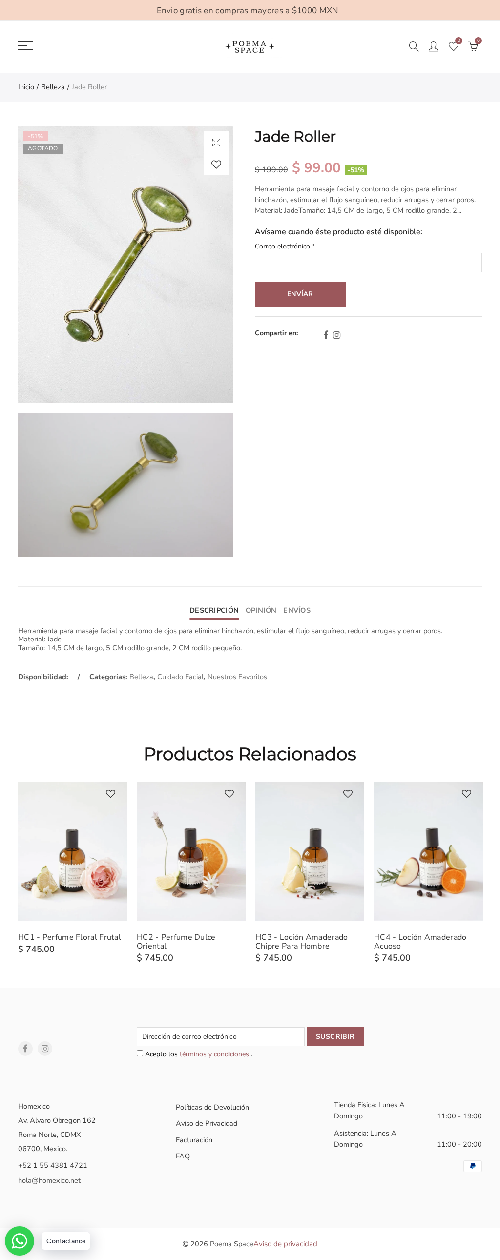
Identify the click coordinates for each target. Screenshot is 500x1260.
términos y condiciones (215, 1054)
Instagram (336, 335)
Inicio (26, 87)
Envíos (297, 610)
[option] (72, 868)
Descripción (214, 610)
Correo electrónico (285, 247)
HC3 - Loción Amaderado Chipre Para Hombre (301, 941)
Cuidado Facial (180, 677)
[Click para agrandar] (216, 142)
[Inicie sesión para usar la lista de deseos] (216, 164)
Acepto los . (197, 1054)
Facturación (194, 1140)
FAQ (183, 1156)
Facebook (325, 335)
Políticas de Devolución (212, 1107)
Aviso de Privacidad (206, 1123)
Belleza (53, 87)
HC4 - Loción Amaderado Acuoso (420, 941)
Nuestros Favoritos (237, 677)
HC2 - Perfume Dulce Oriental (176, 941)
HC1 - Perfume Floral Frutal (69, 937)
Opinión (261, 610)
